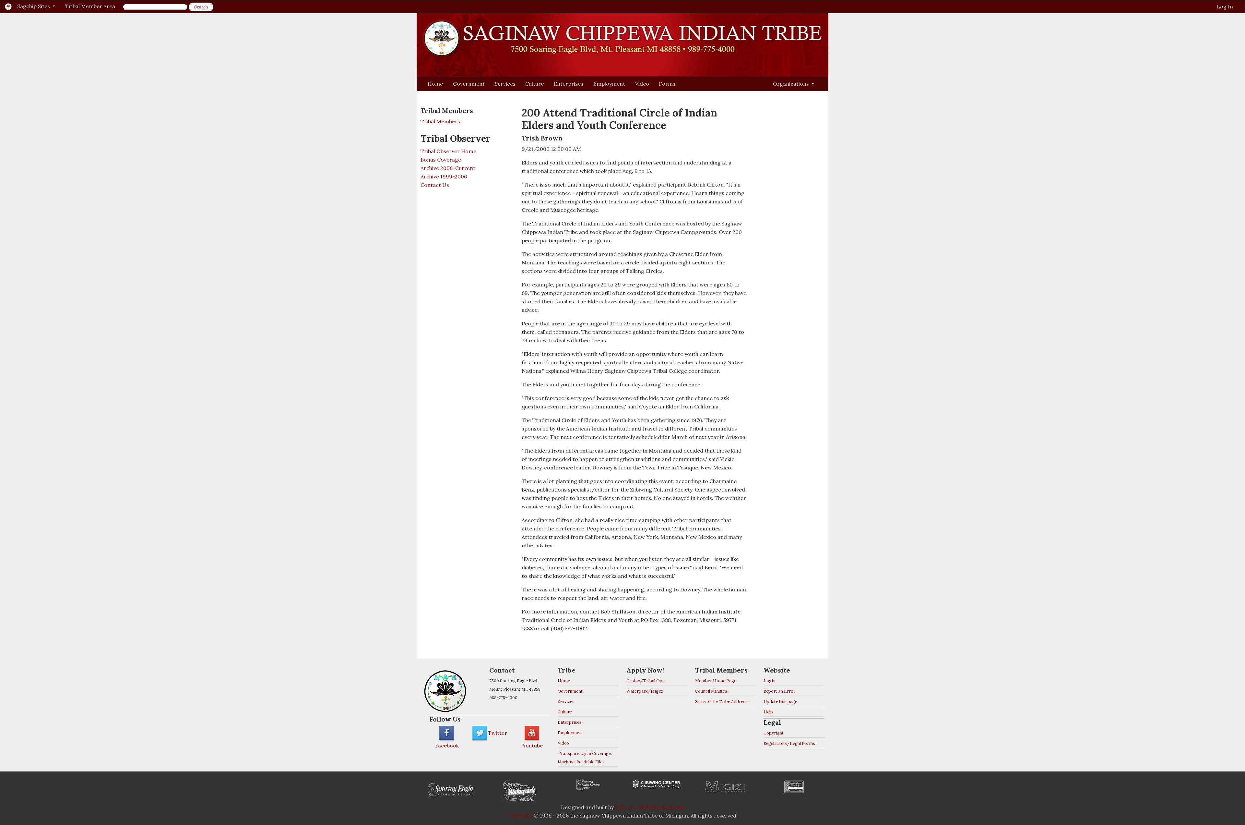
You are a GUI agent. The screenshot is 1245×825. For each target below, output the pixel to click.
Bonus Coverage (441, 159)
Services (505, 83)
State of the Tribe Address (721, 701)
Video (642, 83)
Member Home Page (715, 681)
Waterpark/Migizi (644, 691)
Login (770, 681)
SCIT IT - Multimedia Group (649, 807)
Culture (534, 83)
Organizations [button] (791, 83)
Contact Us (435, 185)
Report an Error (779, 691)
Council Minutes (711, 691)
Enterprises (568, 83)
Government (469, 83)
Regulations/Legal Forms (789, 743)
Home (435, 83)
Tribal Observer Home (448, 151)
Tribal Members (440, 121)
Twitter (497, 733)
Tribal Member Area (90, 6)
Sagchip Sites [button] (34, 6)
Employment (609, 83)
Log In (1225, 6)
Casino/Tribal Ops (645, 681)
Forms (667, 83)
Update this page (780, 701)
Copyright (774, 733)
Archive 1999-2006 (444, 176)
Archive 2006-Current (448, 168)
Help (768, 712)
